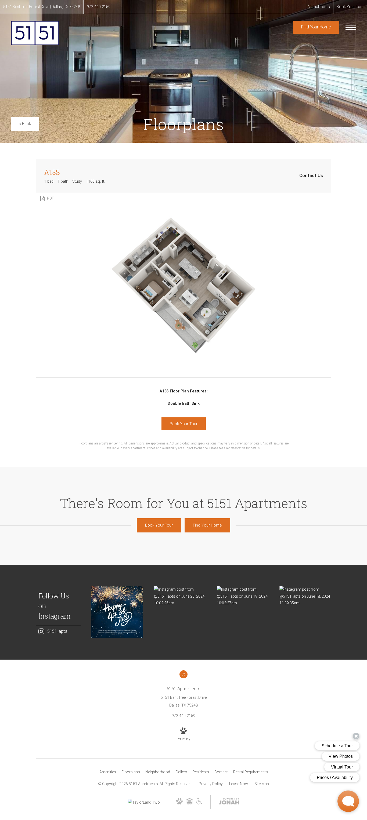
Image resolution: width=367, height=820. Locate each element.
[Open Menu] (351, 27)
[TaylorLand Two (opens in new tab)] (144, 802)
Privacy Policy (211, 784)
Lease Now (238, 784)
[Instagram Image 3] (243, 596)
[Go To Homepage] (35, 33)
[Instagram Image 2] (180, 596)
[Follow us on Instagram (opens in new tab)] (183, 674)
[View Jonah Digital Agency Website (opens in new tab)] (229, 802)
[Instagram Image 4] (305, 596)
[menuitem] (108, 772)
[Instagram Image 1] (117, 612)
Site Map (261, 784)
